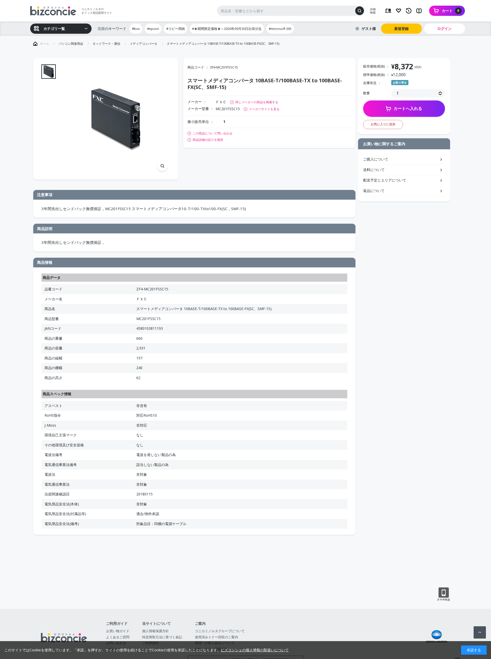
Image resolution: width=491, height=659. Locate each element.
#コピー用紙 (175, 28)
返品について (374, 190)
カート (450, 10)
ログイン (444, 28)
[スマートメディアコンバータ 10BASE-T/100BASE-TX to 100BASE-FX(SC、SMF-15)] (115, 119)
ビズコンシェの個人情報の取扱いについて (255, 649)
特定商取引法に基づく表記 (162, 637)
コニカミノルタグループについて (220, 631)
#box (136, 28)
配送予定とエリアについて (384, 180)
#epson (153, 28)
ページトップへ (480, 632)
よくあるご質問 (117, 637)
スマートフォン (443, 594)
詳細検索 (373, 10)
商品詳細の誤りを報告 (208, 140)
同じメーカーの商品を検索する (256, 102)
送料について (374, 169)
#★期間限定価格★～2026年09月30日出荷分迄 (227, 28)
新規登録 (401, 28)
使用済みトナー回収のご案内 (216, 637)
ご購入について (375, 159)
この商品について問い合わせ (212, 133)
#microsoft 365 (280, 28)
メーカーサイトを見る (264, 109)
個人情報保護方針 (155, 631)
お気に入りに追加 (383, 124)
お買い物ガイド (117, 631)
